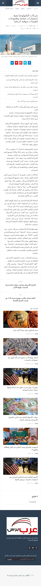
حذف (22, 28)
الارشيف (29, 8)
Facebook (33, 502)
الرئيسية (35, 8)
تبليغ (28, 28)
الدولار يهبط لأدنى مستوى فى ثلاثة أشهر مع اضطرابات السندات (22, 95)
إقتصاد (17, 8)
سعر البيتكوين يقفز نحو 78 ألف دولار (27, 101)
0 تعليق (14, 25)
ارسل (7, 25)
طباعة (34, 28)
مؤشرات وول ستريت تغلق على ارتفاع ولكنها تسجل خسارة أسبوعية (21, 88)
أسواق (22, 8)
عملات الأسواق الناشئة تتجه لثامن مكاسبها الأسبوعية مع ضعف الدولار (22, 81)
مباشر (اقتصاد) (9, 8)
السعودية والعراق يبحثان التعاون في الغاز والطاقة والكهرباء (21, 75)
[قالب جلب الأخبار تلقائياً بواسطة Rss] (18, 575)
